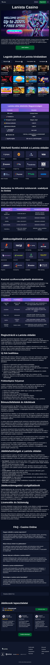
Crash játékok (30, 61)
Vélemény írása (41, 609)
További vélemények (25, 634)
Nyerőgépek (42, 61)
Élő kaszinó (18, 61)
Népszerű (5, 61)
